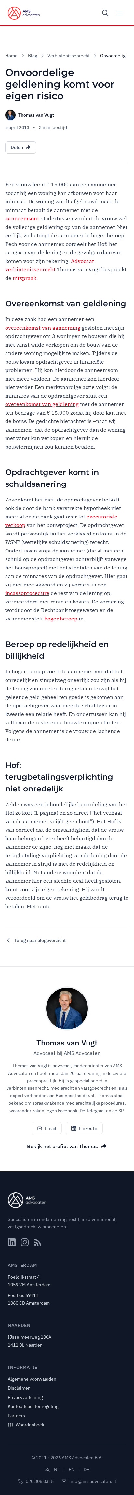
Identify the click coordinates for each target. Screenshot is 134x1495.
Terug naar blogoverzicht (40, 940)
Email (50, 1128)
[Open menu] (119, 13)
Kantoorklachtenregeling (33, 1406)
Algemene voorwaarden (32, 1379)
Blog (32, 56)
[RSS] (38, 1242)
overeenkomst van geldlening (42, 404)
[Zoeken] (105, 13)
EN (71, 1469)
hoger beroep (60, 618)
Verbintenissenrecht (68, 56)
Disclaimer (19, 1388)
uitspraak (24, 278)
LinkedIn (88, 1128)
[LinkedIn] (12, 1242)
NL (57, 1469)
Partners (16, 1416)
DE (86, 1469)
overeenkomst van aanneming (42, 327)
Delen (17, 147)
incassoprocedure (27, 593)
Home (11, 56)
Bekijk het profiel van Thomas (62, 1146)
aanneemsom (22, 218)
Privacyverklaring (25, 1397)
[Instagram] (25, 1242)
